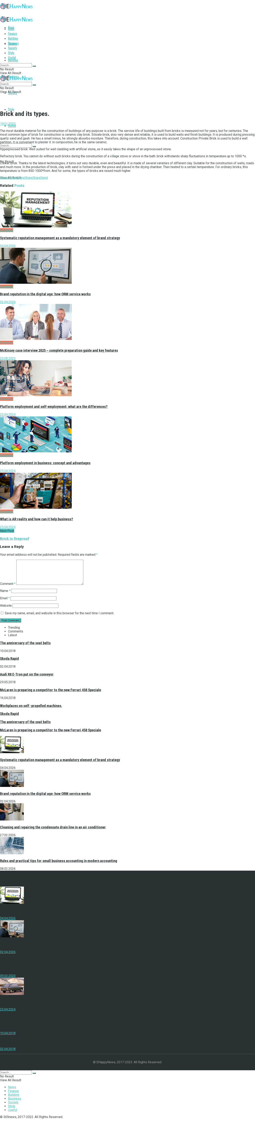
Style (11, 109)
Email (5, 598)
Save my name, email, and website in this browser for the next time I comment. (59, 613)
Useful (12, 125)
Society (12, 48)
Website (6, 605)
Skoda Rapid (9, 658)
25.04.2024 (8, 414)
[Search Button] (34, 146)
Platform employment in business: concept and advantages (45, 463)
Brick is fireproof (14, 539)
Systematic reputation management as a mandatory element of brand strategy (60, 238)
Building (13, 60)
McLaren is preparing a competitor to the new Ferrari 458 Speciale (50, 690)
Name (5, 591)
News (11, 28)
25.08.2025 (8, 358)
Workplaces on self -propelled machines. (31, 706)
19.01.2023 (8, 124)
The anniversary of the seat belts (25, 643)
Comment (8, 584)
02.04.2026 (8, 302)
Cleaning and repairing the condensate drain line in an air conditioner (53, 827)
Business (13, 43)
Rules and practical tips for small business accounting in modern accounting (58, 861)
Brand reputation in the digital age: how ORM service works (45, 294)
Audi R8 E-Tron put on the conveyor (27, 674)
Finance (12, 33)
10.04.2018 (8, 1033)
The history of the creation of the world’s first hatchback (43, 1001)
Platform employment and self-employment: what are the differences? (54, 406)
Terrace (6, 968)
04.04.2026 (8, 246)
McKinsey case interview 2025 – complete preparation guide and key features (59, 350)
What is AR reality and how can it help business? (36, 519)
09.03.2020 (8, 976)
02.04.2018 (8, 1049)
